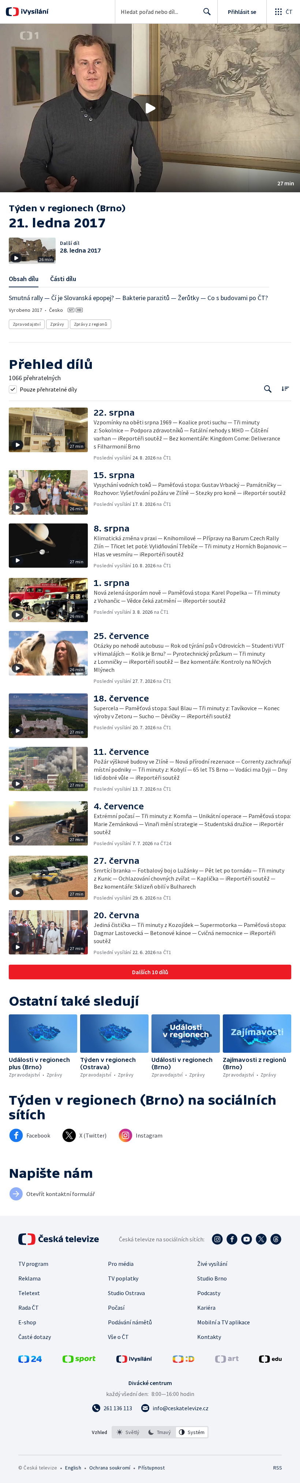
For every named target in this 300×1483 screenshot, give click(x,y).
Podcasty (208, 1293)
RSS (277, 1467)
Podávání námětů (130, 1322)
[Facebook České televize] (232, 1239)
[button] (150, 108)
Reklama (29, 1278)
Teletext (29, 1293)
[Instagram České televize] (217, 1239)
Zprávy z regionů (90, 324)
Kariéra (206, 1307)
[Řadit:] (285, 388)
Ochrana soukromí (109, 1467)
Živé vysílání (212, 1263)
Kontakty (209, 1336)
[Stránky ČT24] (30, 1360)
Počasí (116, 1307)
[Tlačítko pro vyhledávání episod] (268, 389)
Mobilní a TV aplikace (223, 1322)
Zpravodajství (27, 324)
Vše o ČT (118, 1336)
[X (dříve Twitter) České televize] (261, 1239)
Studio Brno (212, 1278)
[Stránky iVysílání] (134, 1360)
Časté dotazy (34, 1336)
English (73, 1467)
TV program (33, 1263)
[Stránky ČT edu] (270, 1360)
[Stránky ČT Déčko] (183, 1360)
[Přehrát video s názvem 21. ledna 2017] (150, 108)
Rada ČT (28, 1307)
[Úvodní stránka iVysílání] (34, 11)
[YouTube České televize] (246, 1239)
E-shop (27, 1322)
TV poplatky (123, 1278)
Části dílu (63, 279)
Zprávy (57, 324)
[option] (128, 1432)
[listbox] (160, 1432)
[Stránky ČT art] (227, 1360)
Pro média (121, 1263)
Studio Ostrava (126, 1293)
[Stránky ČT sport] (79, 1360)
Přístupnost (151, 1467)
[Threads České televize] (276, 1239)
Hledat (207, 11)
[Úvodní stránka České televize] (59, 1239)
